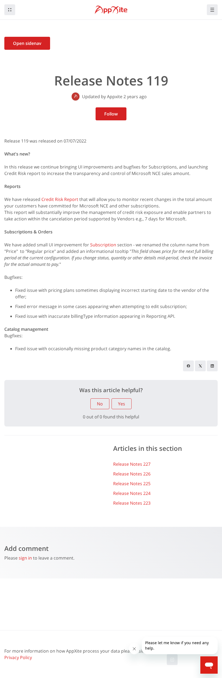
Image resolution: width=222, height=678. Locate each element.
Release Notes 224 (132, 493)
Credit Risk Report (59, 199)
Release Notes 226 (132, 474)
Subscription (103, 245)
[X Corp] (200, 366)
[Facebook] (188, 366)
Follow (111, 114)
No (100, 404)
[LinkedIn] (212, 366)
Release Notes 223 (132, 503)
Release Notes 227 (132, 464)
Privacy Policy (18, 657)
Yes (121, 404)
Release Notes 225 (132, 484)
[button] (9, 9)
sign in (25, 558)
